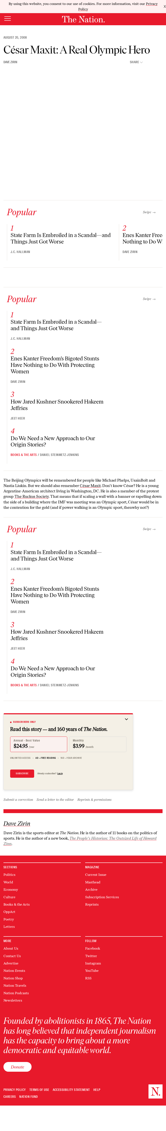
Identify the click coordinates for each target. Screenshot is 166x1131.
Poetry (8, 919)
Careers (9, 1097)
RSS (88, 978)
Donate (17, 1067)
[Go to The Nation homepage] (83, 19)
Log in (60, 773)
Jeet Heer (18, 418)
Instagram (93, 963)
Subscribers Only (24, 721)
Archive (91, 890)
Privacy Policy (14, 1090)
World (8, 882)
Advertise (10, 963)
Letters (9, 927)
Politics (9, 875)
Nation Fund (28, 1097)
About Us (10, 948)
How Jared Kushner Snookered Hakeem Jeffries (57, 405)
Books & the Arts (24, 455)
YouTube (92, 971)
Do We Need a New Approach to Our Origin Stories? (53, 441)
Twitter (91, 956)
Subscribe (22, 773)
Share (134, 62)
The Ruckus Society (31, 496)
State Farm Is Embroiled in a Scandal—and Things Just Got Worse (61, 238)
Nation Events (14, 971)
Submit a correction (18, 800)
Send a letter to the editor (55, 800)
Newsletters (12, 1000)
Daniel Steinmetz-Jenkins (59, 455)
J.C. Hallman (20, 252)
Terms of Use (39, 1090)
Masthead (92, 882)
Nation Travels (14, 985)
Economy (10, 890)
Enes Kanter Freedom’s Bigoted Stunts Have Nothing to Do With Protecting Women (55, 365)
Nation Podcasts (16, 993)
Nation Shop (13, 978)
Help (97, 1090)
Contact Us (12, 956)
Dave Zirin (10, 62)
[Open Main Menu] (7, 19)
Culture (9, 897)
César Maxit (90, 485)
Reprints (92, 904)
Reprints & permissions (94, 800)
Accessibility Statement (71, 1090)
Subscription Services (102, 897)
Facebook (92, 948)
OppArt (9, 912)
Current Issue (95, 875)
